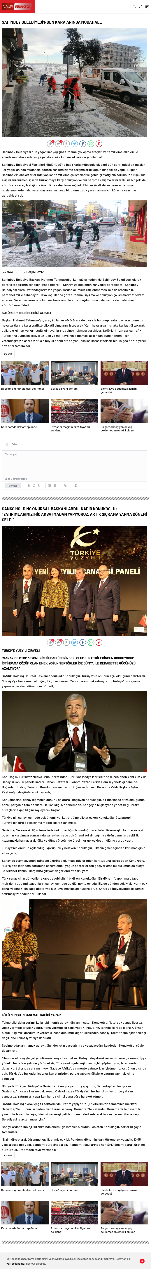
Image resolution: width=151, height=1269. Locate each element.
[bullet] (54, 485)
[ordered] (49, 485)
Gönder (13, 485)
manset (8, 353)
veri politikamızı (15, 1263)
